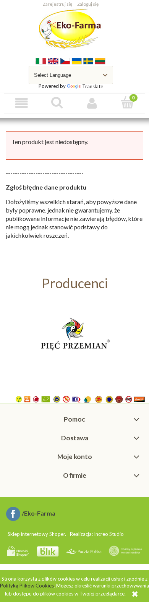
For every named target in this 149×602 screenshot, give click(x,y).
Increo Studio (109, 534)
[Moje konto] (92, 103)
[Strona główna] (71, 29)
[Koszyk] (128, 102)
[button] (21, 103)
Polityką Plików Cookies (27, 586)
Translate (92, 86)
